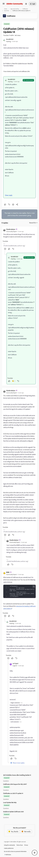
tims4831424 (9, 39)
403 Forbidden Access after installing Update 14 (17, 775)
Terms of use (19, 845)
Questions (6, 10)
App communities (14, 9)
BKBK (7, 572)
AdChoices (8, 854)
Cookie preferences (9, 848)
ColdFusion (25, 9)
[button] (3, 4)
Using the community (9, 845)
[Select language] (26, 3)
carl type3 (15, 663)
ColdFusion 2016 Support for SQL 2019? (15, 784)
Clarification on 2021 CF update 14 (13, 793)
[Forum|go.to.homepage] (14, 3)
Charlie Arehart (10, 229)
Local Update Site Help (9, 802)
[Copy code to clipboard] (33, 586)
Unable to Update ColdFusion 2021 (13, 811)
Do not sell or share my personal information (15, 851)
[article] (19, 239)
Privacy (26, 845)
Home (5, 9)
